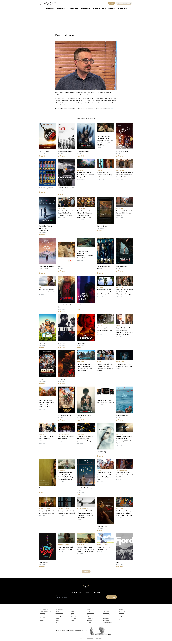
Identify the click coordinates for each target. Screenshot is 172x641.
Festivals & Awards (108, 8)
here (112, 109)
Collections (61, 8)
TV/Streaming (85, 8)
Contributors (122, 8)
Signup (111, 3)
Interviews (96, 8)
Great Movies (74, 8)
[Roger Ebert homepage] (49, 3)
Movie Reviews (49, 8)
